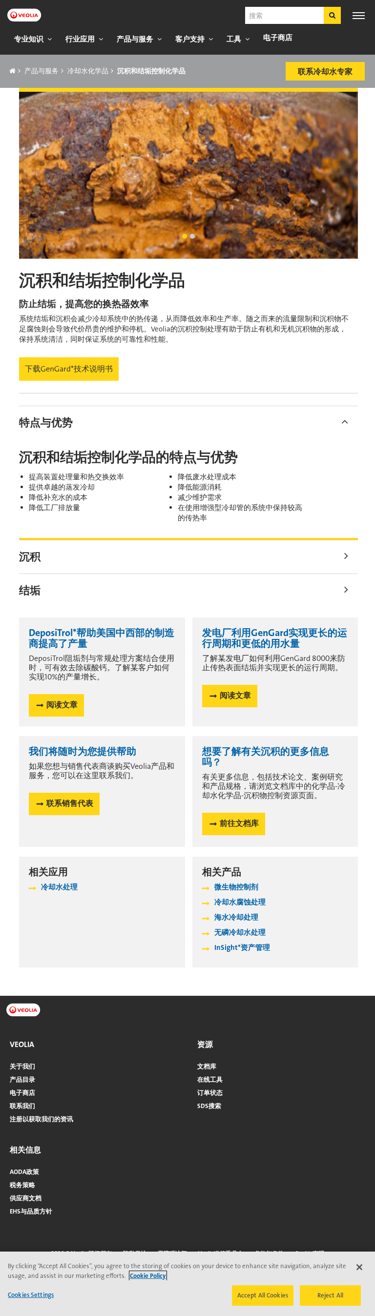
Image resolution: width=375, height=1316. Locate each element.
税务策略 (22, 1185)
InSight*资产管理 (242, 947)
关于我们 (22, 1066)
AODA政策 (24, 1172)
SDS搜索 (209, 1106)
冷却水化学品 (87, 70)
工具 (234, 39)
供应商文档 (26, 1198)
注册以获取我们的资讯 (41, 1119)
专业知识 (28, 39)
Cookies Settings (31, 1295)
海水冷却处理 (236, 917)
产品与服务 (135, 39)
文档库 (206, 1066)
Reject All (330, 1295)
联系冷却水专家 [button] (325, 71)
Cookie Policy (148, 1276)
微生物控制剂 (236, 887)
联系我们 (22, 1106)
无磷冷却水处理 (240, 932)
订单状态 (210, 1093)
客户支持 (190, 39)
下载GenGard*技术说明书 (69, 369)
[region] (187, 1284)
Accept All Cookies (262, 1295)
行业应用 (80, 39)
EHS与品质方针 (31, 1211)
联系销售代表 (69, 803)
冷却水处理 (59, 887)
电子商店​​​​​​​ (277, 37)
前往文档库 (239, 823)
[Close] (359, 1267)
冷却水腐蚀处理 (240, 902)
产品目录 (22, 1079)
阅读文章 (62, 704)
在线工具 (210, 1079)
